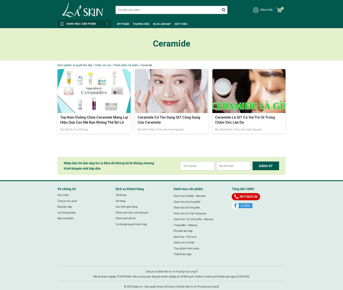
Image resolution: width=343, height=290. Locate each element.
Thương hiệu (141, 24)
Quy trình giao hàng (126, 206)
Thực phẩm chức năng (186, 248)
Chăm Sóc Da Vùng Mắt (187, 201)
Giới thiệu (181, 24)
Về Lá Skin (63, 195)
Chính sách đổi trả (126, 218)
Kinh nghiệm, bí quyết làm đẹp (75, 65)
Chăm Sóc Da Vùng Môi (187, 207)
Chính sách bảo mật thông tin (132, 212)
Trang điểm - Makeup (185, 225)
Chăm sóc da (103, 65)
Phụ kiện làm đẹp (183, 230)
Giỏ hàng (120, 201)
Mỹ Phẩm (123, 24)
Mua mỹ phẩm (66, 218)
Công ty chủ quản (67, 201)
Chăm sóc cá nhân (184, 242)
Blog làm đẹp (162, 24)
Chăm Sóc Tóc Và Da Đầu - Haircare (193, 219)
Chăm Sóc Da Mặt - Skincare (190, 196)
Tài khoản (121, 195)
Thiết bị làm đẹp (182, 254)
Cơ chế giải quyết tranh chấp (131, 224)
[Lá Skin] (83, 10)
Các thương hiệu (67, 212)
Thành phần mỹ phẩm (125, 65)
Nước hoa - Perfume (185, 236)
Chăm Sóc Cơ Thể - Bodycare (190, 213)
